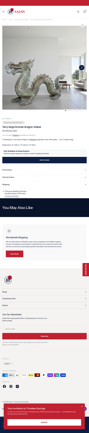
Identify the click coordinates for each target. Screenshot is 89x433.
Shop (10, 19)
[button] (3, 11)
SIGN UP (44, 422)
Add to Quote (44, 160)
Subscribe (44, 336)
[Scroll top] (86, 430)
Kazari (10, 402)
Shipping (15, 135)
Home (4, 19)
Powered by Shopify (21, 402)
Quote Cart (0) (86, 269)
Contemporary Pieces (21, 19)
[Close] (82, 406)
